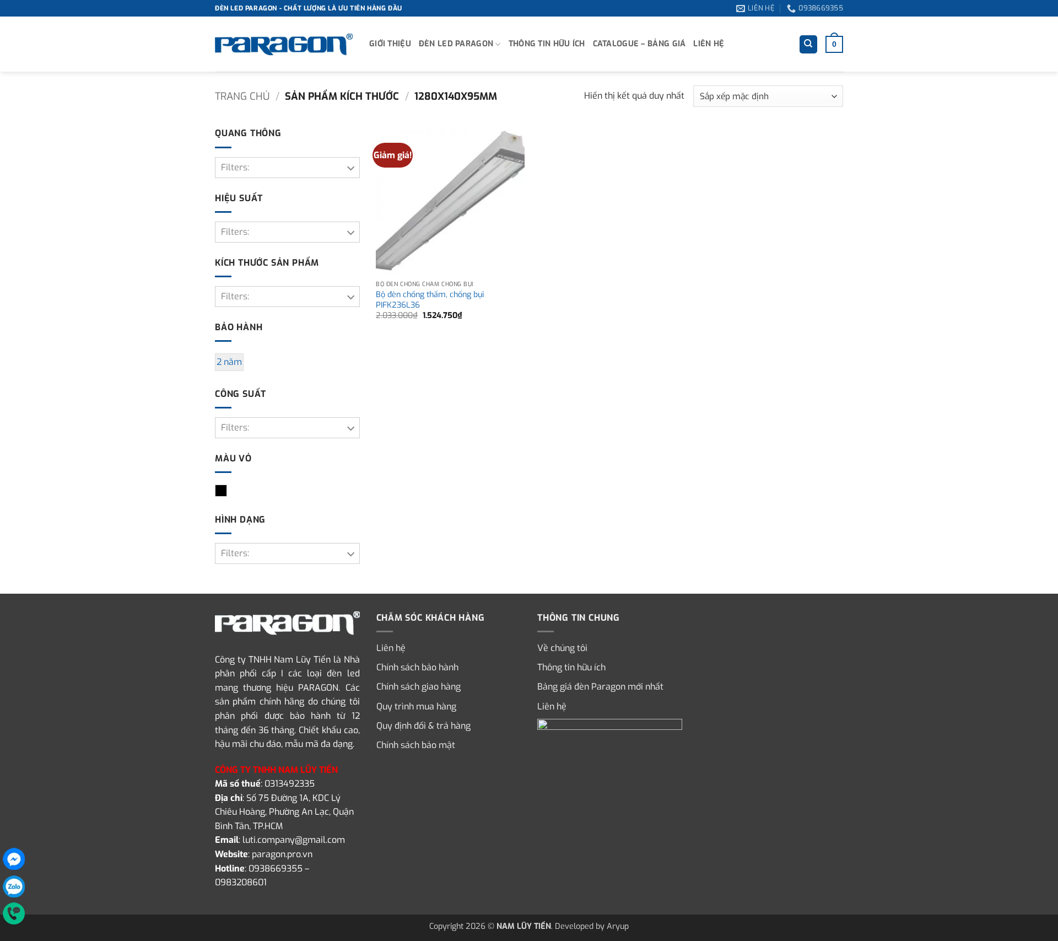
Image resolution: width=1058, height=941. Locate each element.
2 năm (229, 362)
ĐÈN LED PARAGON (456, 44)
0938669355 (276, 868)
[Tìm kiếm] (808, 44)
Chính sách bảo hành (417, 667)
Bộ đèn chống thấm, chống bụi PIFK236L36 (430, 300)
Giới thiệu (390, 44)
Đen (226, 491)
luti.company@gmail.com (293, 840)
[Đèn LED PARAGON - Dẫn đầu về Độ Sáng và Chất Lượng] (284, 44)
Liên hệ (708, 44)
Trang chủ (242, 96)
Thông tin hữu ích (547, 44)
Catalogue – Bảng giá (639, 44)
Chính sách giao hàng (418, 686)
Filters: (235, 167)
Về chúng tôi (562, 648)
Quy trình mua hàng (416, 706)
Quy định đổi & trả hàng (423, 726)
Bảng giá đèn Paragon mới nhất (600, 686)
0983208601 (241, 882)
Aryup (618, 926)
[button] (834, 44)
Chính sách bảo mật (415, 745)
